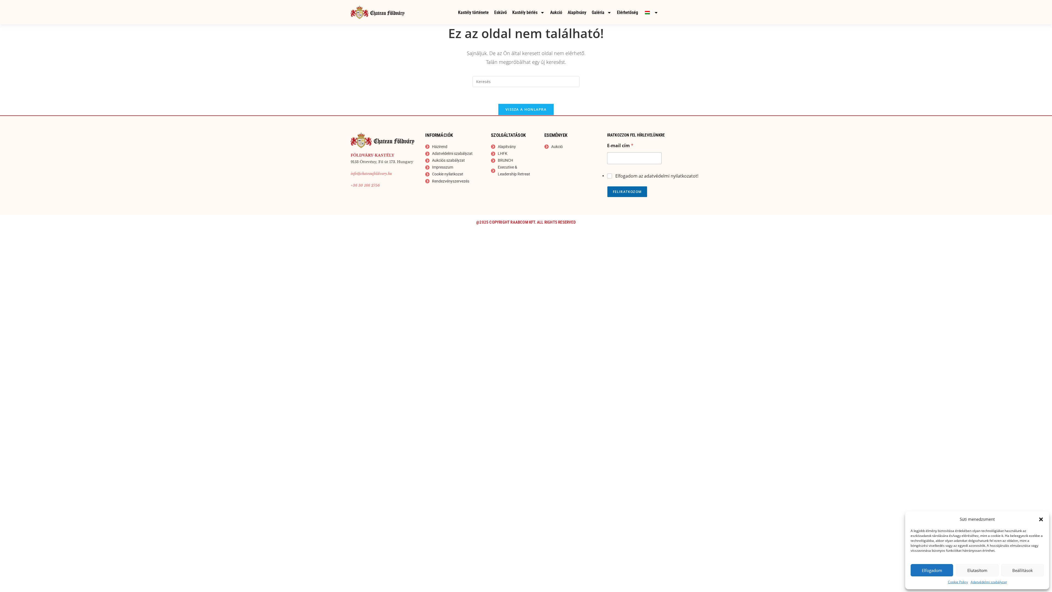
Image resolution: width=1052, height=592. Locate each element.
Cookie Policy (958, 582)
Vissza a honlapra (526, 109)
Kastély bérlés (525, 12)
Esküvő (500, 12)
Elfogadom (932, 570)
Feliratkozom (627, 191)
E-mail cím (620, 145)
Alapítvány (577, 12)
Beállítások (1022, 570)
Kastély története (473, 12)
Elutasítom (977, 570)
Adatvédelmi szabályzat (989, 582)
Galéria (598, 12)
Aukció (556, 12)
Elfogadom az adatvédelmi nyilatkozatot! (656, 176)
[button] (1041, 519)
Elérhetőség (627, 12)
